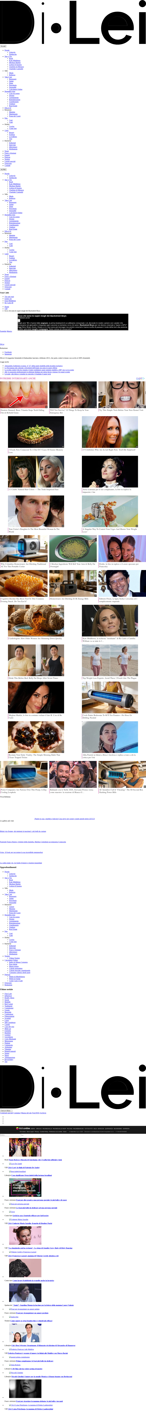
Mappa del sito (26, 1113)
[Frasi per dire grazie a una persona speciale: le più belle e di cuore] (75, 1187)
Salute (11, 81)
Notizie (7, 159)
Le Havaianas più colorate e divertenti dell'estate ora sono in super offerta (31, 368)
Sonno (7, 1053)
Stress (7, 1055)
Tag (6, 1062)
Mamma (12, 112)
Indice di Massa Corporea (18, 962)
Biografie (8, 1012)
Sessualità (12, 87)
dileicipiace (13, 147)
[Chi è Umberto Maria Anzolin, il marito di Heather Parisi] (75, 1220)
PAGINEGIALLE (47, 1128)
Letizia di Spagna (15, 65)
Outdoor (12, 104)
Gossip (7, 1010)
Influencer (8, 996)
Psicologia (13, 85)
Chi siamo (23, 1131)
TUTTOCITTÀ (89, 1128)
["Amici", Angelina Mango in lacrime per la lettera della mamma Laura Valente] (75, 1292)
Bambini (8, 1033)
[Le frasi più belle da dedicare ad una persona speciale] (75, 1204)
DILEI (95, 1128)
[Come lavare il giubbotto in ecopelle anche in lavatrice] (75, 1268)
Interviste (12, 145)
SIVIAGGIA (101, 1128)
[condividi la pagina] (19, 320)
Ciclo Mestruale (10, 1039)
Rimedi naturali (10, 1051)
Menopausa (9, 1041)
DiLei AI (8, 108)
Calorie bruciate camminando (19, 970)
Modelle (7, 1002)
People (7, 50)
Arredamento (14, 98)
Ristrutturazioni (14, 100)
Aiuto (64, 1131)
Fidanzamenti (9, 1016)
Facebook (8, 352)
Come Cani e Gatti (16, 981)
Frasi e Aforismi (10, 153)
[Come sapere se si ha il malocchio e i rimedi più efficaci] (75, 1317)
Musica (9, 331)
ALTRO (3, 169)
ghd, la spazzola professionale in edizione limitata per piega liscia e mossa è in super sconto (37, 372)
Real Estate (13, 106)
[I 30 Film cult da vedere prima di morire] (75, 1365)
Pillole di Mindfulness (17, 977)
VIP (6, 309)
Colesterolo (9, 1045)
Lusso (7, 1020)
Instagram (8, 354)
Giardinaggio (14, 102)
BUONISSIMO (118, 1128)
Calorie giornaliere (15, 968)
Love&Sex (13, 137)
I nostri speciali (10, 161)
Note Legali (30, 1131)
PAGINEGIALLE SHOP (59, 1128)
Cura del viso (9, 1027)
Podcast (7, 157)
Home (7, 307)
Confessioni (9, 1014)
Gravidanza (9, 1037)
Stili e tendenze (10, 1022)
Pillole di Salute (14, 979)
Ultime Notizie (14, 958)
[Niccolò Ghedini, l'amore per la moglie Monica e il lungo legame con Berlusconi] (75, 1373)
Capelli (7, 1025)
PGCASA (69, 1128)
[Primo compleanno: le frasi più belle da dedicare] (75, 1357)
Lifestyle (12, 52)
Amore (11, 907)
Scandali (8, 1018)
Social (7, 1000)
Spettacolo (13, 54)
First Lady (8, 994)
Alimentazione (10, 1057)
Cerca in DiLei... (6, 1111)
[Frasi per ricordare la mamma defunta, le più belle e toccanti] (75, 1388)
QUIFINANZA (109, 1128)
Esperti (7, 155)
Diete (11, 83)
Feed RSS (35, 1113)
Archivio (43, 1113)
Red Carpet (9, 1004)
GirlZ (7, 130)
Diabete (7, 1043)
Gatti (11, 122)
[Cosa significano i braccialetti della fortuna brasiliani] (75, 1171)
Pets (6, 118)
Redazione (8, 985)
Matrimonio (13, 114)
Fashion (12, 135)
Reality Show (9, 998)
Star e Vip (8, 56)
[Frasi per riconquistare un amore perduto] (75, 1309)
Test (10, 139)
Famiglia (3, 331)
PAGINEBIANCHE (78, 1128)
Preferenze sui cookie (55, 1131)
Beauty (11, 133)
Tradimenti (8, 1006)
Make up (8, 1029)
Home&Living (10, 91)
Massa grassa (14, 966)
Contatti (7, 165)
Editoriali (12, 143)
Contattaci (17, 1113)
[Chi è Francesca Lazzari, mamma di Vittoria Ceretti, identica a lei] (75, 1252)
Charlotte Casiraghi (16, 69)
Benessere (12, 79)
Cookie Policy (44, 1131)
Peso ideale (13, 964)
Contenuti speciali (6, 1113)
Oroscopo (8, 163)
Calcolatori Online (15, 89)
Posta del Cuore (15, 116)
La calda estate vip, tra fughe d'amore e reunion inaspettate (21, 863)
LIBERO (32, 1128)
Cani (11, 120)
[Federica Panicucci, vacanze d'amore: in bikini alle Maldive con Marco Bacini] (75, 1349)
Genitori (7, 1035)
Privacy (37, 1131)
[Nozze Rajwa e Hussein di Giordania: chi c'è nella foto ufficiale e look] (75, 1147)
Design (11, 95)
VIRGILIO (39, 1128)
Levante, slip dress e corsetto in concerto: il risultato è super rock (28, 374)
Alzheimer (8, 1047)
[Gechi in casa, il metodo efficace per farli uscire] (75, 1212)
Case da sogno (14, 93)
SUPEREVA (126, 1128)
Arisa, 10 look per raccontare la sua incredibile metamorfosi (21, 852)
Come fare (13, 128)
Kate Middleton (14, 61)
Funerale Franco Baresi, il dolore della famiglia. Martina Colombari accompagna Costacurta (33, 842)
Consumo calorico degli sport (19, 972)
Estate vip (8, 299)
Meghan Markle (15, 63)
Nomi (7, 151)
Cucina (11, 126)
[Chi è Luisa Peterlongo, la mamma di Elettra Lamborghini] (75, 1405)
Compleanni (9, 1008)
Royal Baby (9, 1059)
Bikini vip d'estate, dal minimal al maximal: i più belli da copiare (23, 831)
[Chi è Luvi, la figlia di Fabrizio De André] (75, 1164)
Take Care (8, 77)
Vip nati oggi (9, 297)
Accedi (3, 46)
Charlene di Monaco (16, 67)
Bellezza (12, 75)
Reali (11, 58)
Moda (11, 73)
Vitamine (8, 1049)
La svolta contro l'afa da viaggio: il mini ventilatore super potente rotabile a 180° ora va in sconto (39, 370)
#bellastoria (13, 149)
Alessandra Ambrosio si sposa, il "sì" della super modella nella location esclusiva (34, 366)
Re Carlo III (9, 303)
